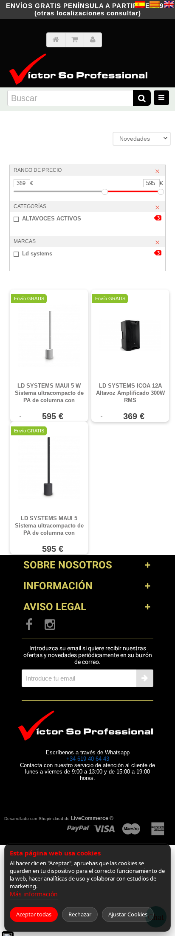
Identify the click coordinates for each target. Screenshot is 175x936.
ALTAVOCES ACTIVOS (91, 218)
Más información (34, 894)
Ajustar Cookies (127, 914)
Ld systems (91, 253)
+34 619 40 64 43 (87, 759)
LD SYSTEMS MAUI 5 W (49, 393)
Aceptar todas (33, 914)
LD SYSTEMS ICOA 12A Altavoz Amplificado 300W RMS (130, 393)
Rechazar (79, 914)
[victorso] (80, 56)
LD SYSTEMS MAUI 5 (49, 525)
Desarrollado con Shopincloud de (58, 818)
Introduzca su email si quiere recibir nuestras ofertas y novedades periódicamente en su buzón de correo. (87, 655)
